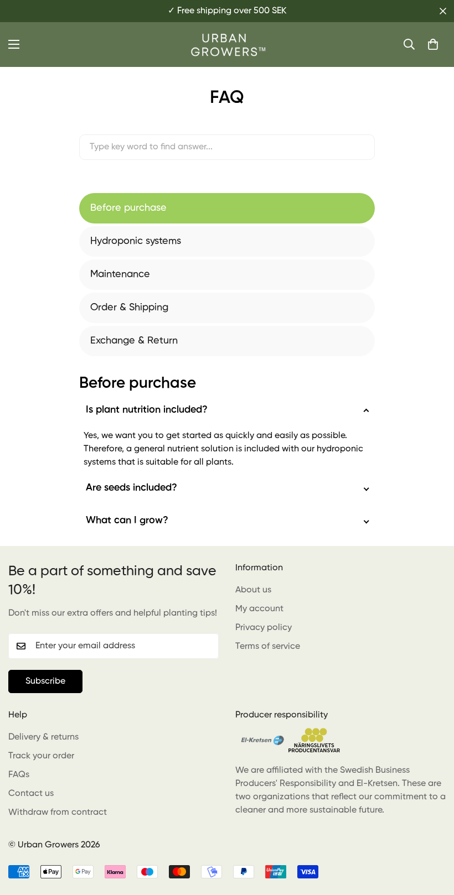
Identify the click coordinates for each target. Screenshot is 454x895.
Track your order (41, 756)
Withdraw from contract (57, 812)
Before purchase (128, 208)
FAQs (18, 775)
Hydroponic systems (135, 241)
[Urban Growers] (227, 44)
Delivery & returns (43, 737)
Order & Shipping (129, 308)
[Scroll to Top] (432, 834)
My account (259, 609)
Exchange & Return (134, 341)
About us (253, 590)
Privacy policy (263, 627)
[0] (433, 44)
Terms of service (267, 646)
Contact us (31, 793)
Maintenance (120, 274)
